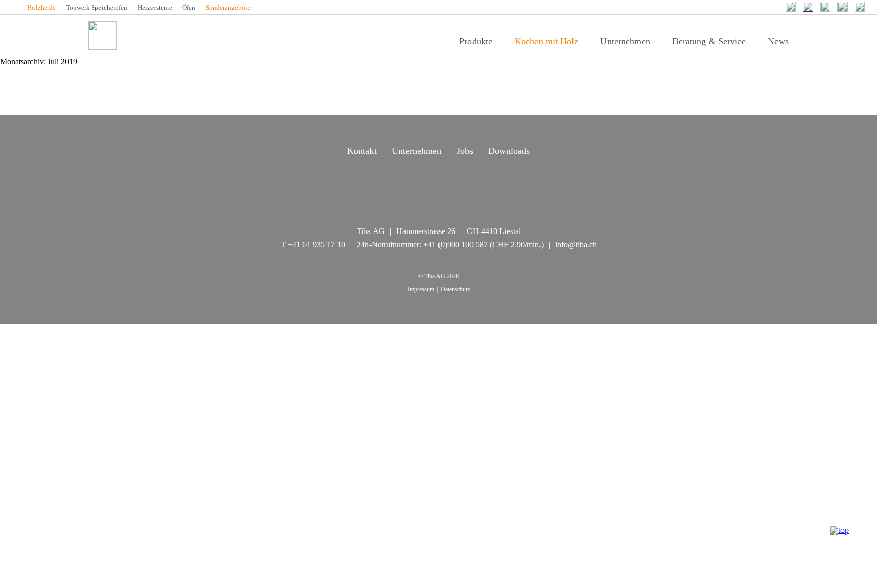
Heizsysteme (155, 7)
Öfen (188, 7)
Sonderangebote (228, 7)
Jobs (465, 151)
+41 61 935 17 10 (316, 244)
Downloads (509, 151)
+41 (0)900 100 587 (455, 244)
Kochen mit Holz (546, 41)
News (778, 41)
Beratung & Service (709, 41)
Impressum (421, 289)
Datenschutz (455, 289)
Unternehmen (625, 41)
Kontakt (362, 151)
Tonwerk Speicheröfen (96, 7)
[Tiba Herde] (102, 35)
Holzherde (41, 7)
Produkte (475, 41)
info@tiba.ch (576, 244)
